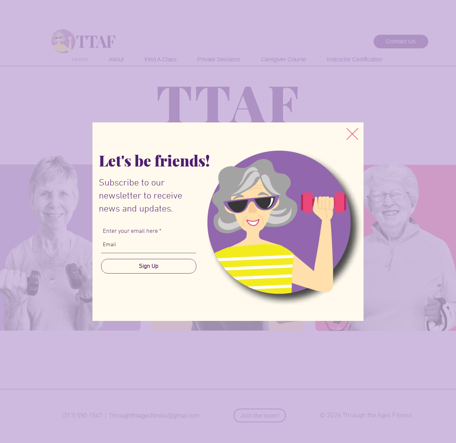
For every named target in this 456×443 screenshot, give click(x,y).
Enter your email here (130, 232)
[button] (352, 134)
